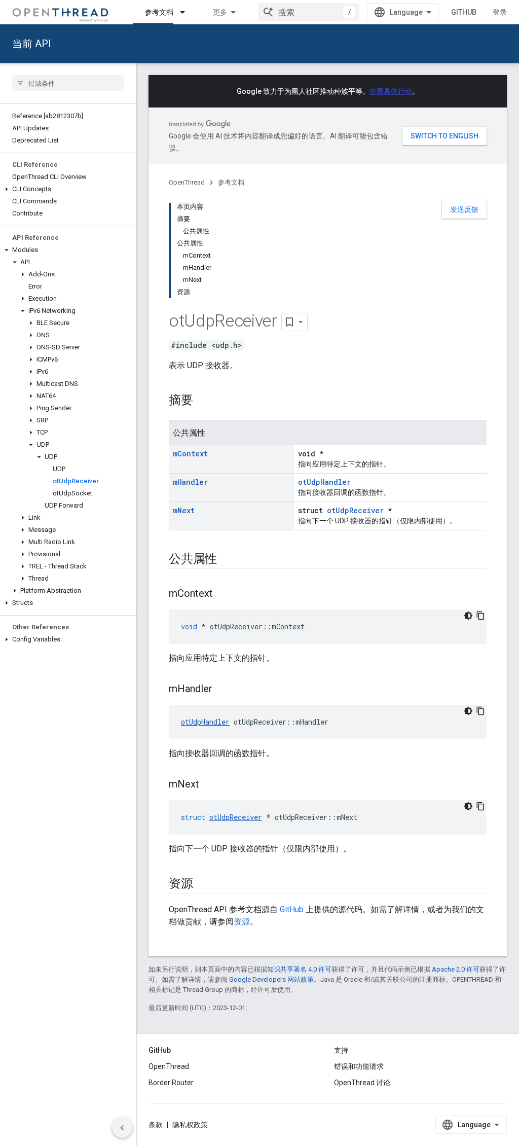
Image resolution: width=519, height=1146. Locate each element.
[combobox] (308, 12)
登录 (500, 12)
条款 (156, 1125)
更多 (220, 12)
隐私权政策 (190, 1125)
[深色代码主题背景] (468, 616)
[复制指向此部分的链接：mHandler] (222, 690)
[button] (68, 189)
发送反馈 (464, 209)
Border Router (171, 1083)
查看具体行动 (390, 91)
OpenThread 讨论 (362, 1083)
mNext (184, 510)
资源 (242, 921)
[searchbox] (68, 83)
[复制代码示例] (480, 616)
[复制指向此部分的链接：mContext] (223, 594)
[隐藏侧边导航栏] (122, 1128)
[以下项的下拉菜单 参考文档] (187, 12)
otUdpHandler (324, 482)
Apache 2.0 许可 (455, 969)
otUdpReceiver (355, 510)
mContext (190, 453)
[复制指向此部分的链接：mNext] (209, 785)
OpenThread (187, 182)
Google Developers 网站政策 (271, 979)
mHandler (190, 482)
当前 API (31, 44)
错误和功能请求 (359, 1066)
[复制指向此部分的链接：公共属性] (227, 560)
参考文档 (159, 12)
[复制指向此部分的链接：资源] (203, 884)
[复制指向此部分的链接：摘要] (203, 401)
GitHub (463, 12)
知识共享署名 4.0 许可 (299, 969)
